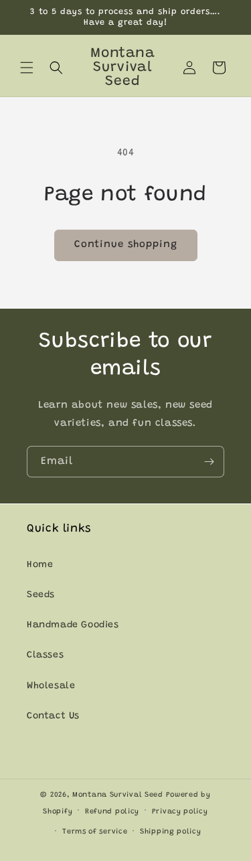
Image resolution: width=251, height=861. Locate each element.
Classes (45, 655)
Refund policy (112, 811)
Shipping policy (170, 832)
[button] (26, 67)
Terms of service (94, 832)
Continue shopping (125, 245)
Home (40, 565)
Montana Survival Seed (117, 795)
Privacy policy (180, 811)
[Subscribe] (209, 461)
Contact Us (53, 716)
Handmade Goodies (73, 625)
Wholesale (51, 686)
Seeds (41, 595)
